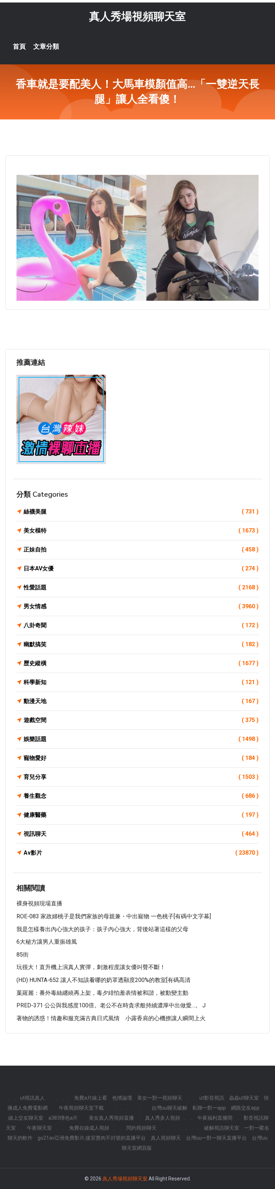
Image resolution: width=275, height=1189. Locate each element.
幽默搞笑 (141, 644)
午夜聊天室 (39, 1128)
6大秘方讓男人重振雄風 (46, 941)
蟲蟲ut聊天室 (244, 1098)
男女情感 (141, 606)
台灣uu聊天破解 (169, 1108)
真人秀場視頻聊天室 (137, 16)
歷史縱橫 (141, 663)
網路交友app (245, 1108)
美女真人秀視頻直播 (111, 1118)
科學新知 (141, 682)
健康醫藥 (141, 814)
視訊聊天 (141, 833)
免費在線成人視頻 (89, 1128)
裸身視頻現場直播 (39, 903)
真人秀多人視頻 (162, 1118)
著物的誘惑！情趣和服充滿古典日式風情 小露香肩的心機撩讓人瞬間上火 (111, 1018)
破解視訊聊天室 (221, 1128)
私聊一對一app (209, 1108)
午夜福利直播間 (214, 1118)
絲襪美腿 (141, 511)
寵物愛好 (141, 758)
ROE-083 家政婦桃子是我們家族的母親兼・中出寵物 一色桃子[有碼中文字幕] (113, 916)
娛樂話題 (141, 739)
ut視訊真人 (32, 1098)
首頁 (19, 46)
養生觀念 (141, 795)
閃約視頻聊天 (141, 1128)
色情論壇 (122, 1098)
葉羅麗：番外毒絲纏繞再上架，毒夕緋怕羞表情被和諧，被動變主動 (102, 992)
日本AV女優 (141, 568)
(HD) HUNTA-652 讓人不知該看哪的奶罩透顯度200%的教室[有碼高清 (103, 980)
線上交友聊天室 (25, 1118)
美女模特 (141, 530)
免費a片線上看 (90, 1098)
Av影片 (141, 852)
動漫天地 (141, 701)
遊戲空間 (141, 720)
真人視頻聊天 (166, 1138)
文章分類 (46, 46)
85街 (22, 954)
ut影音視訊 (211, 1098)
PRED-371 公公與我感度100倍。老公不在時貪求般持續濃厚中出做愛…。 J (111, 1005)
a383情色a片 (63, 1118)
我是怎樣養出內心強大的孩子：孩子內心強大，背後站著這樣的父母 (102, 929)
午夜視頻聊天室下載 (81, 1108)
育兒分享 (141, 776)
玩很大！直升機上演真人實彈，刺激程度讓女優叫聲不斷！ (90, 967)
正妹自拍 (141, 549)
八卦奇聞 (141, 625)
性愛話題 (141, 587)
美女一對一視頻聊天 (159, 1098)
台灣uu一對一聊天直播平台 (216, 1138)
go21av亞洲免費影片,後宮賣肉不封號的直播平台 (92, 1138)
